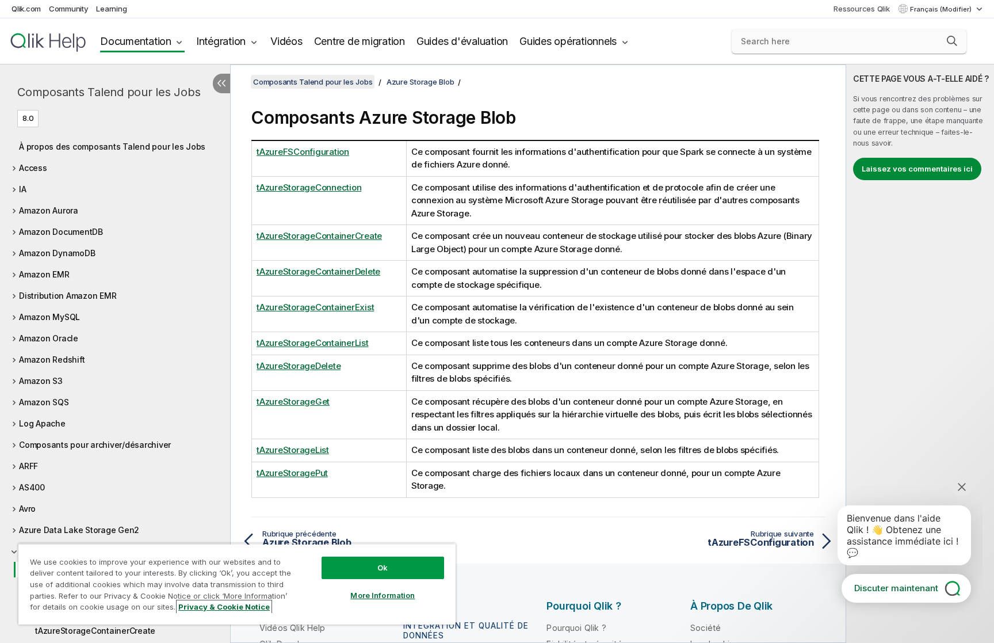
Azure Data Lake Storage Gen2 (79, 530)
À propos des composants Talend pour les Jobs (112, 146)
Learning (111, 8)
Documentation (135, 41)
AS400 (32, 487)
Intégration (221, 41)
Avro (27, 508)
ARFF (28, 466)
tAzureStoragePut (292, 472)
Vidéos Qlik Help (292, 628)
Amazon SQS (44, 402)
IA (22, 189)
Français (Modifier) (941, 9)
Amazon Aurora (48, 210)
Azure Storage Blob (420, 81)
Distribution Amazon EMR (67, 295)
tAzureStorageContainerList (313, 342)
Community (69, 8)
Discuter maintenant (896, 588)
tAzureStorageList (293, 449)
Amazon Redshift (52, 359)
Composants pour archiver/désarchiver (95, 445)
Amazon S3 (41, 381)
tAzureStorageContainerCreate (95, 631)
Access (33, 168)
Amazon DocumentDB (61, 232)
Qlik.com (26, 8)
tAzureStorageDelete (299, 365)
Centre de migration (359, 41)
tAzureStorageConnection (309, 187)
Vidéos (286, 41)
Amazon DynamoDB (57, 253)
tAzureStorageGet (293, 401)
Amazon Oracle (48, 338)
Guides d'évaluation (462, 41)
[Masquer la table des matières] (221, 83)
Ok (382, 567)
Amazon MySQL (49, 317)
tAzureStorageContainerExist (315, 307)
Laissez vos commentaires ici (917, 168)
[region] (237, 584)
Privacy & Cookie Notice (224, 606)
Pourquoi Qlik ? (576, 628)
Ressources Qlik (861, 8)
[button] (952, 41)
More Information (382, 595)
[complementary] (920, 353)
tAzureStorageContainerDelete (318, 271)
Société (705, 628)
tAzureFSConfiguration (303, 151)
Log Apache (42, 423)
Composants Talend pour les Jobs (108, 92)
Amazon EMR (44, 274)
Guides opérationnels (568, 41)
